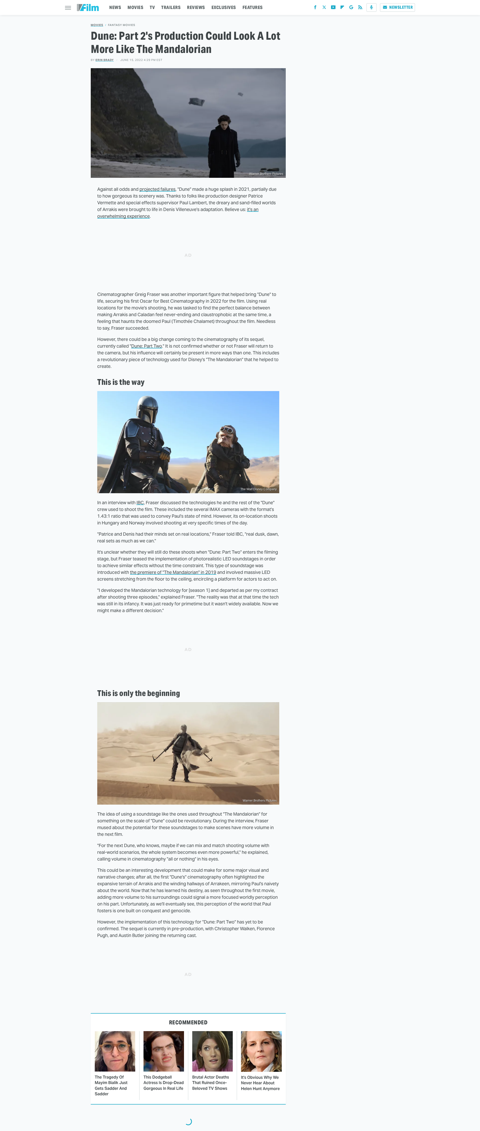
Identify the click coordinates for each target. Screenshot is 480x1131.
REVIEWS (196, 7)
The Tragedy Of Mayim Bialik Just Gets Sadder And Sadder (111, 1086)
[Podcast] (371, 7)
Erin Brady (105, 60)
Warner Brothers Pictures (266, 173)
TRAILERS (170, 7)
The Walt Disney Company (258, 489)
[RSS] (360, 8)
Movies (97, 25)
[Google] (351, 8)
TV (152, 7)
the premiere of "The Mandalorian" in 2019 (173, 572)
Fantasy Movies (121, 25)
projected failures (158, 189)
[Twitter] (324, 8)
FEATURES (252, 7)
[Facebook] (315, 8)
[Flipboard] (342, 8)
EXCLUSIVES (224, 7)
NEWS (115, 7)
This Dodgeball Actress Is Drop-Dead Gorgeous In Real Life (164, 1083)
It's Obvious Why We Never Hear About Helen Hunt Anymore (260, 1083)
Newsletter (401, 7)
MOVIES (135, 7)
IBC (140, 502)
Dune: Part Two (146, 346)
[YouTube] (333, 8)
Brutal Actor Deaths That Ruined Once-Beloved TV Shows (210, 1083)
